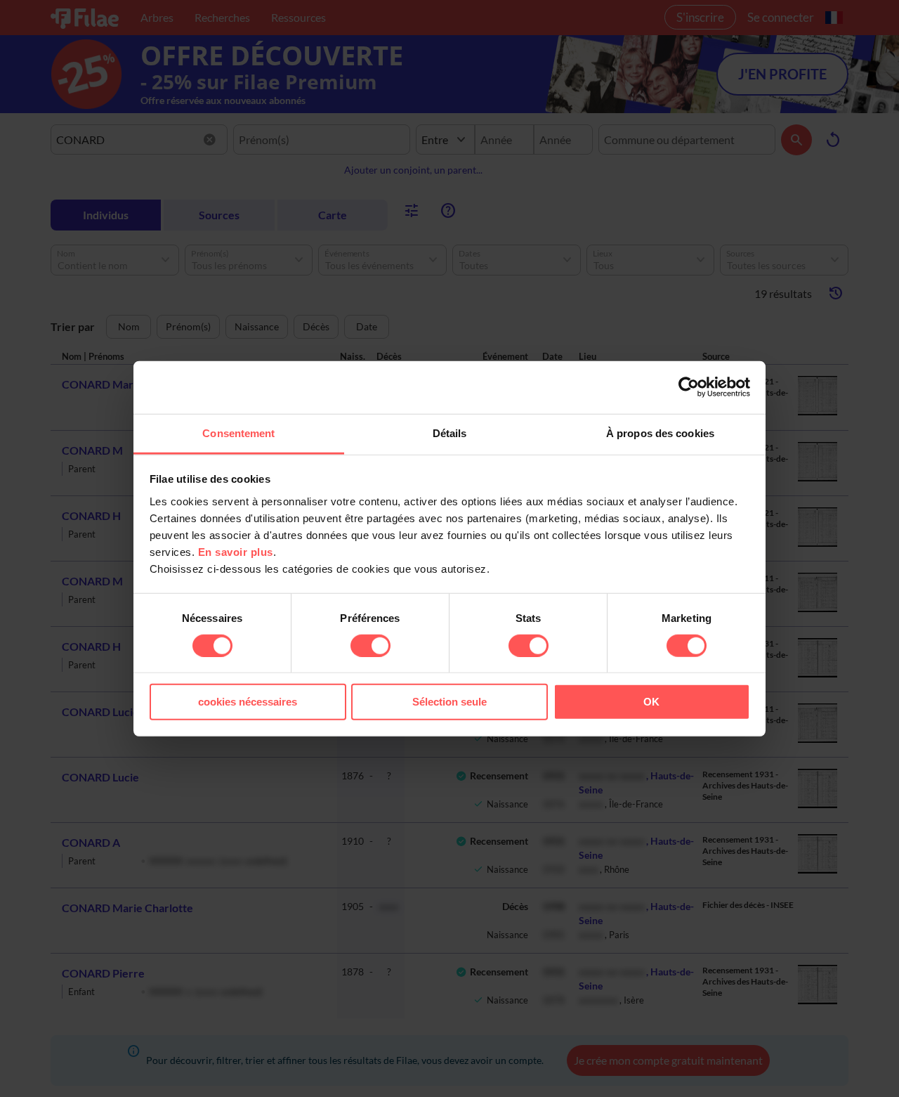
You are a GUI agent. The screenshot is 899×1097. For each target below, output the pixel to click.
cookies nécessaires (247, 702)
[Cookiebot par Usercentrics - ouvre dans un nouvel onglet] (688, 387)
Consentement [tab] (238, 433)
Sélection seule (449, 702)
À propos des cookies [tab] (660, 433)
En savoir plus (235, 551)
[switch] (370, 646)
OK (651, 702)
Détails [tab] (450, 433)
